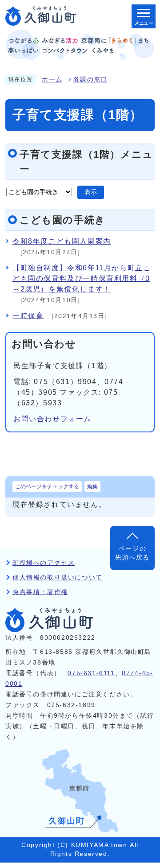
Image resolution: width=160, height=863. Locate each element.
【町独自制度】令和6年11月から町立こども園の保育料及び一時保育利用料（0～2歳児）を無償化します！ (81, 278)
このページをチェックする (47, 486)
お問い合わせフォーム (52, 419)
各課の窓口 (90, 79)
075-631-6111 (91, 673)
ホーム (52, 79)
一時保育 (28, 315)
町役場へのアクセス (43, 563)
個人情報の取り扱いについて (57, 577)
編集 (92, 486)
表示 (90, 192)
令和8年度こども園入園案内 (61, 241)
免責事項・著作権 (40, 592)
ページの (132, 553)
